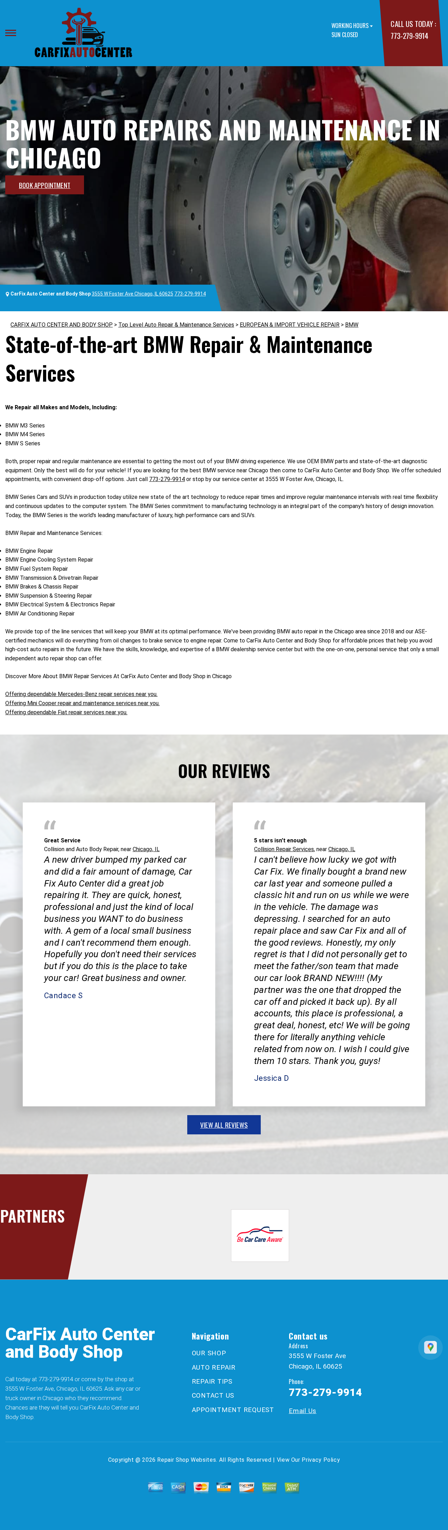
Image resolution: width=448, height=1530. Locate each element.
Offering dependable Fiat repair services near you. (66, 712)
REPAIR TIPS (212, 1381)
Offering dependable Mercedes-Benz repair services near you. (81, 694)
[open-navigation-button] (10, 33)
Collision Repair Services (284, 849)
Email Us (302, 1410)
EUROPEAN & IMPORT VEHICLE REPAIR (290, 324)
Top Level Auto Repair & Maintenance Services (176, 324)
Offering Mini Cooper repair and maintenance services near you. (82, 703)
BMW (351, 324)
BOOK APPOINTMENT (44, 185)
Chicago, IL (146, 849)
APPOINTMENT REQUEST (233, 1410)
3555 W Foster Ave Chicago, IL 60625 (132, 294)
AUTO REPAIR (214, 1367)
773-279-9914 (409, 35)
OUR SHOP (209, 1353)
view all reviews (224, 1124)
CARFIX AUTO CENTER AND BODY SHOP (61, 324)
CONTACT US (213, 1395)
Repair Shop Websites (186, 1459)
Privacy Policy (321, 1459)
